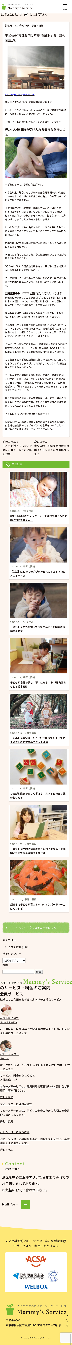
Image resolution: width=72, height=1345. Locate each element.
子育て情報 (37, 25)
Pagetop (67, 1321)
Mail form (10, 1204)
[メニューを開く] (65, 5)
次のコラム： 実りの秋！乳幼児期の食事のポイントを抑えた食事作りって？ (51, 448)
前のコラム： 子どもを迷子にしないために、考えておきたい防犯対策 (17, 448)
